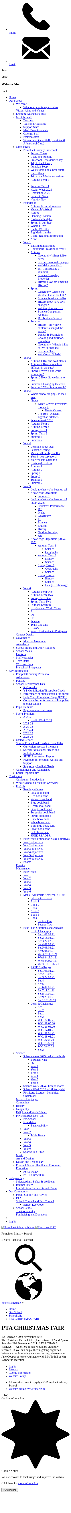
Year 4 (27, 443)
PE (39, 519)
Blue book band (40, 802)
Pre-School (29, 1118)
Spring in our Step (41, 222)
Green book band (41, 805)
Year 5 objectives (33, 855)
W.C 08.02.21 (46, 1046)
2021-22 (28, 723)
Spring (34, 288)
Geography (44, 515)
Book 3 (35, 908)
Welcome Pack (24, 664)
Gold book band (40, 832)
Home (12, 97)
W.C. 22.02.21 (46, 1020)
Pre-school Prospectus (28, 667)
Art (40, 535)
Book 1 (35, 901)
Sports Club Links (33, 1151)
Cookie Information (20, 1372)
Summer (35, 321)
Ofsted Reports (24, 739)
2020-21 (28, 716)
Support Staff (31, 127)
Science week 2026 (42, 420)
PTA (18, 1198)
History (42, 529)
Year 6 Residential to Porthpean (49, 631)
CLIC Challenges (41, 931)
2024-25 (28, 733)
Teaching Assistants (34, 123)
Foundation (29, 202)
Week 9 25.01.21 (48, 960)
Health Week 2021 (41, 720)
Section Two (45, 924)
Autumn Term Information (46, 206)
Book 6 (35, 917)
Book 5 (35, 914)
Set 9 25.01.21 (46, 997)
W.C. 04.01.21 (46, 1029)
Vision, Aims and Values (30, 110)
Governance (23, 637)
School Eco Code (33, 1204)
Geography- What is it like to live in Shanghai (53, 346)
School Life (15, 1315)
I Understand (9, 1489)
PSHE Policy (31, 1171)
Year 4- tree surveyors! (44, 456)
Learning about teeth (42, 446)
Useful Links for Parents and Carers (36, 1188)
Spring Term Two (41, 601)
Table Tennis (38, 1135)
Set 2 (41, 1010)
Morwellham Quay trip (44, 459)
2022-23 (28, 726)
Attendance (22, 644)
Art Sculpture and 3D (50, 308)
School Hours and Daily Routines (35, 647)
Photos (34, 400)
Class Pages (23, 146)
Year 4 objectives (33, 852)
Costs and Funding (41, 156)
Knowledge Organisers (44, 492)
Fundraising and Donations (31, 1214)
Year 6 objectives (33, 858)
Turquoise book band (43, 812)
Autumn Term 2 (40, 426)
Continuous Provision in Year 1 (48, 248)
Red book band (39, 796)
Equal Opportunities (27, 772)
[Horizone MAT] (45, 1227)
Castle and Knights (41, 219)
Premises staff (31, 136)
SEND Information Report (38, 756)
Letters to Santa (39, 196)
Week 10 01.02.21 (48, 964)
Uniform (21, 654)
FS (32, 1062)
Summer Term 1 (40, 186)
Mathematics (23, 868)
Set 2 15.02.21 (46, 937)
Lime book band (40, 819)
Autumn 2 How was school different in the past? (46, 366)
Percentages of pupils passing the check (46, 693)
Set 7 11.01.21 (46, 990)
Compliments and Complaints (33, 769)
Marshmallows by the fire (45, 453)
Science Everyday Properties (48, 277)
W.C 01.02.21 (46, 1043)
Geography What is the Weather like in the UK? (52, 293)
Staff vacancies (24, 657)
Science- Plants (46, 351)
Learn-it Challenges (42, 1003)
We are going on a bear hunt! (47, 169)
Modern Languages (27, 1099)
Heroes (35, 212)
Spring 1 (35, 473)
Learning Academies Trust (31, 113)
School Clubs (23, 1207)
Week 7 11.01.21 (47, 954)
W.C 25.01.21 (46, 1039)
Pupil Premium (24, 707)
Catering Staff (31, 133)
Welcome (21, 103)
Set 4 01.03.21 (46, 944)
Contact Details (25, 634)
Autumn (35, 252)
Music (19, 1155)
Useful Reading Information (47, 235)
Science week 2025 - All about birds (44, 1056)
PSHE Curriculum (33, 1174)
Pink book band (40, 792)
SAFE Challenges (41, 967)
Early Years (29, 871)
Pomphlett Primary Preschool (40, 150)
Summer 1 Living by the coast (48, 384)
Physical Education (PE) (30, 1115)
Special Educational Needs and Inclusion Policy (41, 751)
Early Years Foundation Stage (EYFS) (45, 697)
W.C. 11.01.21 (46, 1033)
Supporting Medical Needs (38, 766)
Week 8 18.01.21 (48, 957)
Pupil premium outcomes (37, 710)
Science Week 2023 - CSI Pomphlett (44, 1089)
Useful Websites (40, 229)
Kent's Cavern (53, 410)
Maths (41, 512)
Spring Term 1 (39, 430)
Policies (20, 680)
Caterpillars (37, 173)
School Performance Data (31, 683)
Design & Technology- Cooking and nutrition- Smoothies (51, 338)
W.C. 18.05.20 (46, 1023)
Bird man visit (39, 1059)
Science (42, 522)
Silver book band (40, 828)
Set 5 (41, 983)
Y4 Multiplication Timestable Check (44, 690)
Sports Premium (25, 713)
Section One (45, 921)
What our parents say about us (40, 107)
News (34, 239)
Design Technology (56, 585)
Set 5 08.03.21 (46, 947)
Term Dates (22, 660)
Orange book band (41, 809)
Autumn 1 (36, 466)
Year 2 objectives (33, 845)
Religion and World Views (46, 608)
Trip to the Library (41, 163)
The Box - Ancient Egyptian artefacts (48, 415)
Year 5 (27, 486)
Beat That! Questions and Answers (43, 927)
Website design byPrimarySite (27, 1388)
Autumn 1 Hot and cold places (48, 361)
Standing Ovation (41, 216)
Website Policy (17, 1376)
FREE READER (41, 835)
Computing (22, 1102)
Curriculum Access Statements (40, 746)
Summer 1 (36, 436)
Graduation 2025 (40, 192)
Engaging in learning (43, 245)
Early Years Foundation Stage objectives (46, 838)
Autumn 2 (36, 469)
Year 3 (27, 390)
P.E (32, 183)
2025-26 (28, 736)
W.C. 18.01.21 (46, 1036)
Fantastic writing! (41, 449)
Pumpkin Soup (39, 166)
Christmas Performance (51, 506)
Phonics (20, 865)
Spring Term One (41, 598)
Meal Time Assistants (35, 130)
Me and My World (41, 209)
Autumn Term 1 (40, 179)
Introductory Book (41, 898)
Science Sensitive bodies (52, 298)
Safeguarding (16, 1178)
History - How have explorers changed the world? (50, 328)
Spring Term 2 (39, 433)
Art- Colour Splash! (49, 354)
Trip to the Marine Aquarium (47, 176)
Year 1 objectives (33, 842)
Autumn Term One (41, 591)
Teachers (28, 120)
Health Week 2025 (41, 189)
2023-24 (28, 730)
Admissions (22, 677)
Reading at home (33, 789)
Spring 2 (35, 476)
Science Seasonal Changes (53, 262)
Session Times (39, 153)
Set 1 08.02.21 (46, 934)
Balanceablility (39, 1125)
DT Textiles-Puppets (50, 318)
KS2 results (30, 687)
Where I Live (38, 225)
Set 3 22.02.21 (46, 941)
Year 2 (27, 357)
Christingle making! (42, 463)
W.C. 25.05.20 (46, 1026)
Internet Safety (24, 1184)
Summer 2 (36, 440)
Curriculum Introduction (30, 779)
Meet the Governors (34, 641)
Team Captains (39, 624)
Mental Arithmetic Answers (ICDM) (44, 894)
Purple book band (41, 815)
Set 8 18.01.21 (46, 993)
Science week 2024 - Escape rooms (43, 1086)
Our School (15, 100)
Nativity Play (38, 199)
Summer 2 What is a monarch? (48, 387)
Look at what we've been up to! (49, 489)
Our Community (18, 1191)
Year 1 (27, 242)
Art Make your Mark (50, 265)
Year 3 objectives (33, 848)
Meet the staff (24, 117)
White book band (40, 822)
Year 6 (27, 588)
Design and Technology (30, 1161)
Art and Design (25, 1158)
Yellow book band (41, 799)
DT (40, 509)
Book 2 (35, 904)
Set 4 (41, 980)
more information (28, 1483)
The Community (25, 1211)
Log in (12, 1221)
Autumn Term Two (42, 594)
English (42, 525)
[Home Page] (18, 1227)
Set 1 (41, 1006)
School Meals (24, 651)
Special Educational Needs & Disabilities (39, 743)
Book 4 (35, 911)
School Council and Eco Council (35, 1201)
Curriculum (15, 776)
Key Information (18, 670)
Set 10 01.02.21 (47, 1000)
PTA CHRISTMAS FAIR (24, 1318)
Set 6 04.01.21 (46, 950)
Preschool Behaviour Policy (47, 159)
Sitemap (13, 1369)
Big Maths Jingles (41, 232)
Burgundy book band (43, 825)
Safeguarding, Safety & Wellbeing (35, 1181)
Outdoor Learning (41, 604)
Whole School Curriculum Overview (37, 782)
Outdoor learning (48, 532)
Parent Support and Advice (31, 1194)
